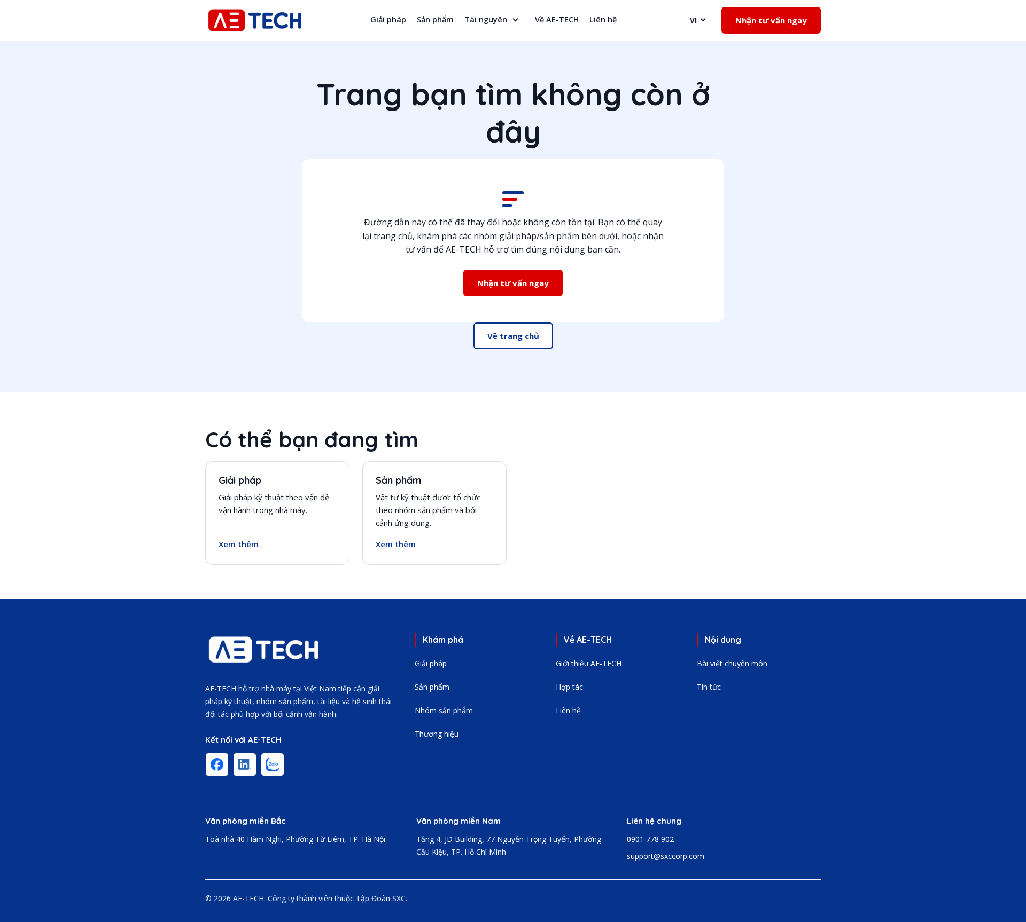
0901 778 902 (650, 839)
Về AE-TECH (557, 19)
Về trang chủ (513, 335)
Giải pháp (388, 19)
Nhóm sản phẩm (444, 710)
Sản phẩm (435, 19)
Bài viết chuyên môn (732, 663)
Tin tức (709, 687)
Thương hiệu (436, 734)
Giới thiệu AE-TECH (588, 663)
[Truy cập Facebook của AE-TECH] (217, 764)
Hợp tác (569, 687)
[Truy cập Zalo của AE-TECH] (272, 764)
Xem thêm (239, 544)
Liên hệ (603, 19)
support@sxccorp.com (665, 856)
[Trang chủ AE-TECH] (264, 649)
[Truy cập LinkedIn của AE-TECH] (244, 764)
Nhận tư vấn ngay (771, 20)
